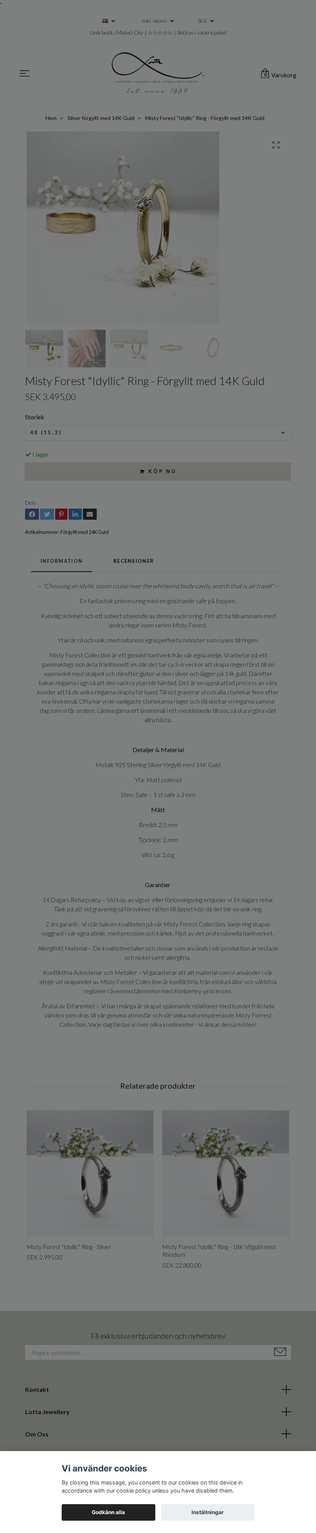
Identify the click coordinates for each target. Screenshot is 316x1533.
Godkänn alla (108, 1512)
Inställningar (208, 1512)
